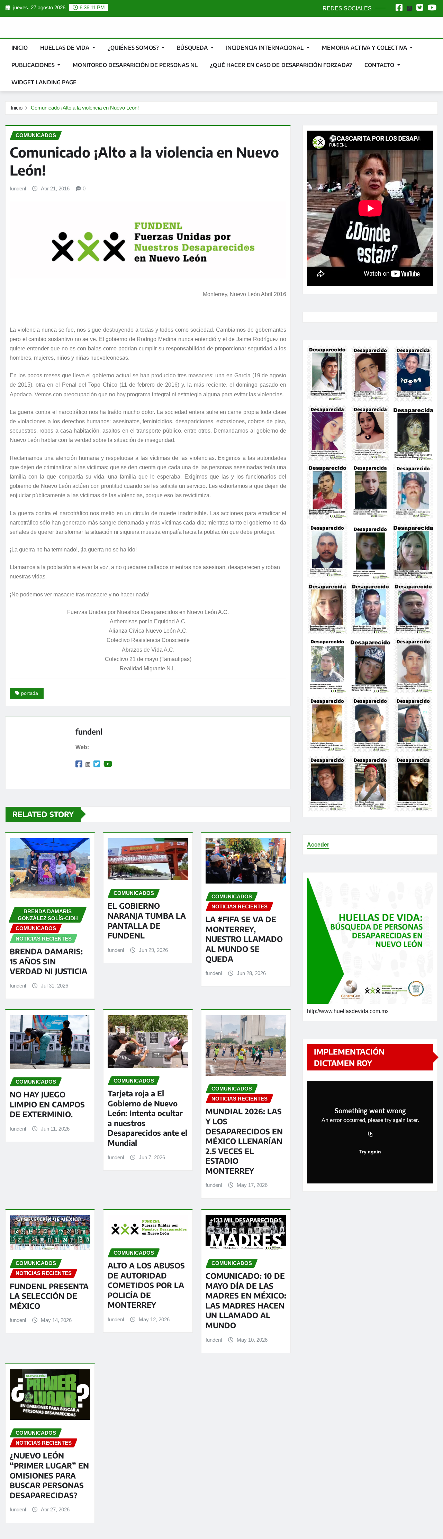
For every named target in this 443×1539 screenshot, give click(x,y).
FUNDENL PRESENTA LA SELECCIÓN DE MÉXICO (49, 1296)
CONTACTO (380, 65)
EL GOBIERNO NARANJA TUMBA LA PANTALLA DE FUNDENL (147, 920)
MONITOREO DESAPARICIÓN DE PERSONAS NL (135, 65)
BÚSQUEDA (193, 47)
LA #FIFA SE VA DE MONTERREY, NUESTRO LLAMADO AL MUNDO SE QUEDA (244, 938)
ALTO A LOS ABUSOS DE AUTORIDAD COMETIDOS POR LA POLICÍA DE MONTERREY (146, 1285)
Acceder (318, 845)
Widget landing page (43, 82)
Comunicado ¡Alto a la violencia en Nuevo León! (85, 108)
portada (29, 693)
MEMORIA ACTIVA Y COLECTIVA (365, 47)
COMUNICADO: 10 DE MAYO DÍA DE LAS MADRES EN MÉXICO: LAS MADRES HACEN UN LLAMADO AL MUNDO (246, 1300)
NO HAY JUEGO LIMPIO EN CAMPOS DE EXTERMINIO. (47, 1104)
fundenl (18, 188)
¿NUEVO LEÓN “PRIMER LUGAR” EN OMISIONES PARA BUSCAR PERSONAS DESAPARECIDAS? (49, 1475)
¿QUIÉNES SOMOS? (134, 47)
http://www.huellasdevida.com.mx (348, 1011)
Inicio (19, 47)
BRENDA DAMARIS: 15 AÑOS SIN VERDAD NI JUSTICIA (48, 961)
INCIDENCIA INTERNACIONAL (265, 47)
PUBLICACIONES (33, 65)
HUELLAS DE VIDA (65, 47)
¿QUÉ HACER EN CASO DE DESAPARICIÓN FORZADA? (281, 65)
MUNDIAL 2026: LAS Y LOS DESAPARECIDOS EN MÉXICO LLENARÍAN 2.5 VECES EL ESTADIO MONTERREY (244, 1141)
